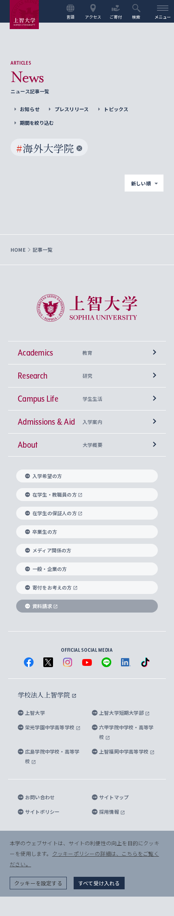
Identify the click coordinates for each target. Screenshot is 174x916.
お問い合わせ (40, 797)
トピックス (116, 108)
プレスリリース (72, 108)
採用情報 (109, 811)
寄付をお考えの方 (52, 587)
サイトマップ (114, 797)
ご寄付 (116, 16)
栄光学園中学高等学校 (50, 727)
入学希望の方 (47, 475)
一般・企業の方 (49, 568)
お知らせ (30, 108)
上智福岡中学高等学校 (124, 751)
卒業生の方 (44, 531)
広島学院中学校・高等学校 (52, 756)
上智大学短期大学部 (122, 712)
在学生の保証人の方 (54, 513)
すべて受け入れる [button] (99, 883)
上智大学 (35, 712)
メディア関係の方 (52, 550)
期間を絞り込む (37, 122)
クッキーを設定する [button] (38, 883)
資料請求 (42, 605)
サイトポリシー (42, 811)
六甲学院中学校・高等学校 (126, 732)
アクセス (93, 16)
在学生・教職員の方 (54, 494)
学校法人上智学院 (45, 694)
